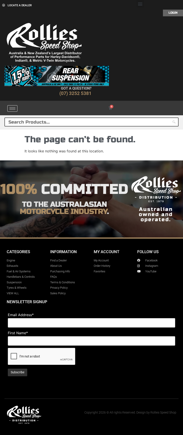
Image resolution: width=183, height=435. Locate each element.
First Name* (18, 333)
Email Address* (21, 315)
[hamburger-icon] (12, 108)
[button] (140, 3)
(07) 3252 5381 (75, 93)
